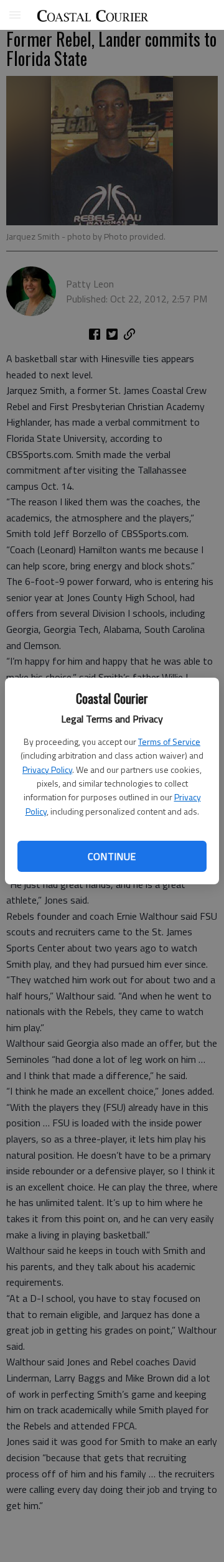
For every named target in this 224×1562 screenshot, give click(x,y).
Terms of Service (169, 741)
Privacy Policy (47, 769)
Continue (112, 856)
